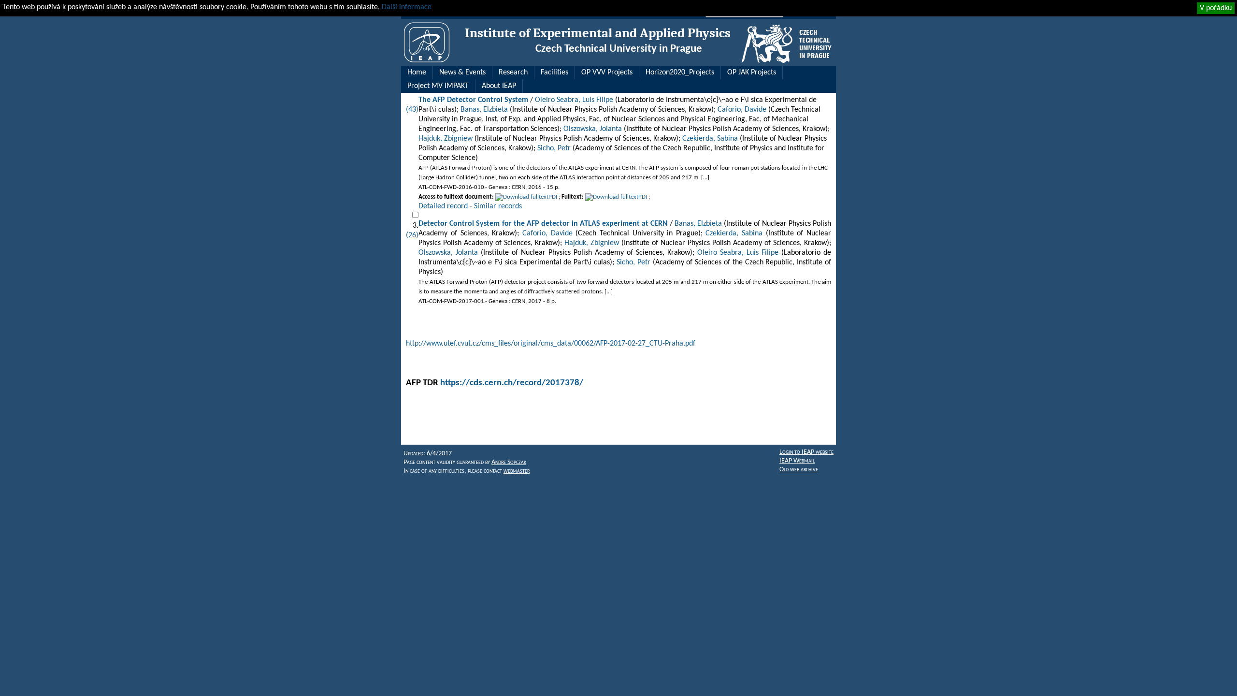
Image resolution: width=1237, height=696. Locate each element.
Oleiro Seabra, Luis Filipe (574, 100)
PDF (553, 197)
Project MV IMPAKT (438, 86)
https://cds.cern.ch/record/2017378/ (511, 383)
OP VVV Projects (607, 72)
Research (513, 72)
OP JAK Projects (751, 72)
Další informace (407, 7)
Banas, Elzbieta (484, 110)
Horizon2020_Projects (680, 72)
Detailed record (443, 206)
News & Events (462, 72)
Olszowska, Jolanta (592, 129)
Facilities (554, 72)
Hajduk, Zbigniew (445, 139)
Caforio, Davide (742, 110)
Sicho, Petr (554, 148)
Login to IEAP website (806, 452)
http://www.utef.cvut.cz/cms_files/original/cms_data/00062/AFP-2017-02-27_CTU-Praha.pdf (550, 344)
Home (416, 72)
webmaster (516, 471)
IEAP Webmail (797, 460)
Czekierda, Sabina (710, 139)
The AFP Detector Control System (473, 100)
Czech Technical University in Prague (618, 49)
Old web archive (798, 469)
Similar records (498, 206)
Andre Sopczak (508, 462)
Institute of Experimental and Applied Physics (598, 33)
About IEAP (499, 86)
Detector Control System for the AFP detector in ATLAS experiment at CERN (542, 224)
